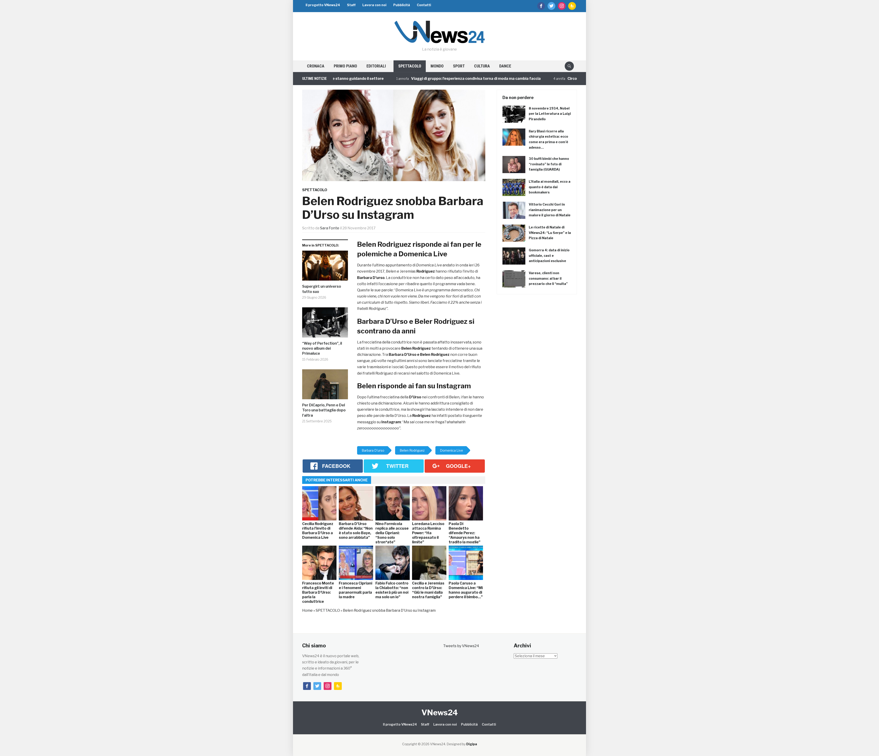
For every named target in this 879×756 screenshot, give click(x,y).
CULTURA (482, 66)
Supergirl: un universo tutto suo (321, 289)
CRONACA (315, 66)
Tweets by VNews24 (461, 646)
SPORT (459, 66)
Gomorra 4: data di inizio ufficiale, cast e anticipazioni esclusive (549, 255)
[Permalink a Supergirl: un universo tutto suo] (325, 267)
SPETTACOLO (409, 66)
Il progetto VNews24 (323, 5)
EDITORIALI (376, 66)
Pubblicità (401, 5)
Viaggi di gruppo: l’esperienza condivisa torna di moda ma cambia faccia (441, 78)
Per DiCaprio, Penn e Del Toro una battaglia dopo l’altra (324, 410)
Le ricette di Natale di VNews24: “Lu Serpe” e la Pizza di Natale (550, 232)
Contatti (424, 5)
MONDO (437, 66)
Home (307, 610)
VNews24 (439, 712)
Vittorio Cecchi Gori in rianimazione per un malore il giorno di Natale (549, 209)
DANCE (505, 66)
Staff (351, 5)
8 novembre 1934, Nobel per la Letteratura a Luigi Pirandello (550, 113)
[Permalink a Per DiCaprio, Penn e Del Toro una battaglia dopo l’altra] (325, 386)
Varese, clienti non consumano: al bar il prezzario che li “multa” (548, 278)
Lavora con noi (374, 5)
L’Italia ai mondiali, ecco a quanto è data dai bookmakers (549, 187)
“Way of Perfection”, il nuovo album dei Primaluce (322, 348)
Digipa (471, 744)
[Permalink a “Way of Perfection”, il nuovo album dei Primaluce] (325, 324)
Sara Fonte (329, 228)
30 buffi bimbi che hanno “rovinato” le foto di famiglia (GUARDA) (549, 164)
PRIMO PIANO (345, 66)
